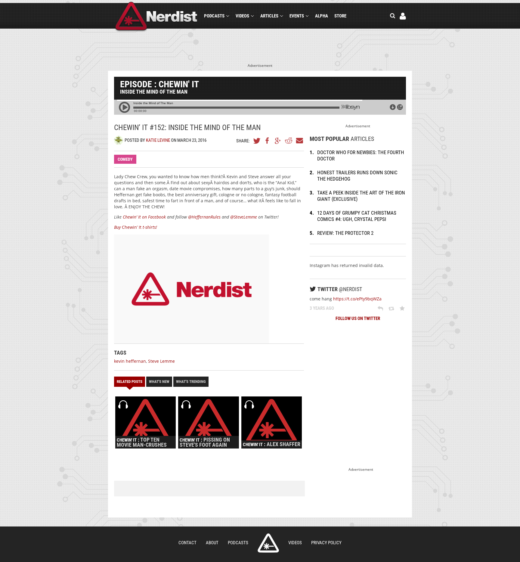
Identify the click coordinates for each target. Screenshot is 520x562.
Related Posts (129, 381)
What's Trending (191, 381)
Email (299, 140)
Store (340, 16)
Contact (187, 542)
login (403, 16)
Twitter (257, 140)
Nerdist (156, 17)
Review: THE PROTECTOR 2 (345, 233)
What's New (159, 381)
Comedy (125, 159)
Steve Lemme (161, 361)
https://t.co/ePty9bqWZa (357, 299)
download (393, 107)
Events (296, 16)
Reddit (288, 140)
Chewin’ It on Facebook (144, 217)
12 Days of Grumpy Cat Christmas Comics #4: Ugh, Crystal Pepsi (356, 216)
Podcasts (214, 16)
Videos (242, 16)
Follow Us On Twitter (358, 318)
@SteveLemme (243, 217)
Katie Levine (158, 140)
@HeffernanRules (204, 217)
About (212, 542)
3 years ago (322, 308)
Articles (269, 16)
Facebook (267, 140)
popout (400, 107)
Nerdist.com (268, 543)
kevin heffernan (130, 361)
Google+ (278, 140)
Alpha (321, 16)
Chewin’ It (135, 227)
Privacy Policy (326, 542)
